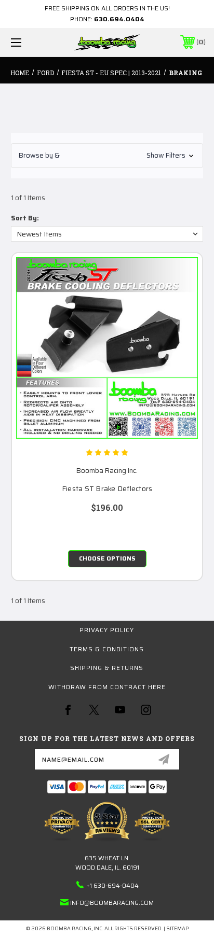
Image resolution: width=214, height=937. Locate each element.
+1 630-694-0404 (112, 885)
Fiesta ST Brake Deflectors (107, 488)
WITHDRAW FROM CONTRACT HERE (107, 687)
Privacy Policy (106, 630)
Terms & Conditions (107, 649)
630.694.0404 (119, 19)
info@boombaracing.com (112, 902)
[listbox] (107, 234)
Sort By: (25, 218)
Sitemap (177, 928)
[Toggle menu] (30, 42)
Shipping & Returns (106, 668)
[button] (107, 156)
